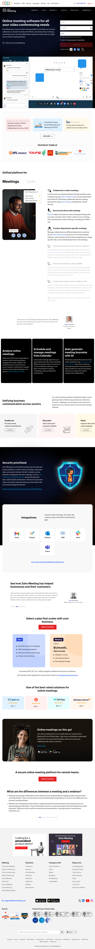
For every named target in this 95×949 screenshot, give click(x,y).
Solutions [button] (53, 10)
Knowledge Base (77, 866)
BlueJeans (52, 875)
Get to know (15, 43)
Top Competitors (54, 866)
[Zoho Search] (75, 3)
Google (71, 49)
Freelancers (29, 866)
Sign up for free (47, 627)
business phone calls (55, 252)
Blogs (74, 878)
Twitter (82, 49)
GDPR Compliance (44, 941)
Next (93, 425)
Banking (28, 884)
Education (28, 878)
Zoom (51, 869)
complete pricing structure (68, 675)
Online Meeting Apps (8, 890)
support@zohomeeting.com (15, 901)
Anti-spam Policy (40, 939)
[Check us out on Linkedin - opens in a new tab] (83, 900)
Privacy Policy (81, 40)
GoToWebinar (53, 878)
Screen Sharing (7, 887)
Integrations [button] (86, 10)
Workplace (17, 3)
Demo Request (77, 875)
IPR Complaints (30, 939)
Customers (64, 10)
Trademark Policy (76, 939)
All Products (55, 3)
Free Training (76, 872)
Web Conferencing (8, 875)
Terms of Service (72, 40)
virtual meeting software (15, 371)
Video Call (5, 881)
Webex (51, 872)
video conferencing (68, 197)
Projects (28, 3)
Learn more (10, 430)
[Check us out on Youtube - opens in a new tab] (87, 900)
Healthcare (28, 881)
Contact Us (76, 884)
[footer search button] (62, 932)
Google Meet (53, 881)
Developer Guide (77, 869)
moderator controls (17, 477)
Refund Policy (66, 939)
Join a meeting (81, 3)
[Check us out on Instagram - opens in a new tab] (91, 900)
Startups (28, 869)
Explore (46, 136)
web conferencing (59, 235)
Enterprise (28, 875)
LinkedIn (78, 49)
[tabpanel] (47, 597)
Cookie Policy (84, 939)
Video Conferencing (8, 872)
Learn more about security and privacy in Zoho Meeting (22, 489)
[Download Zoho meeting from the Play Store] (53, 900)
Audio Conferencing (8, 869)
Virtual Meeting (7, 878)
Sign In (90, 3)
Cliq (48, 3)
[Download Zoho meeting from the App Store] (40, 900)
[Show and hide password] (91, 28)
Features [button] (34, 10)
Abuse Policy (53, 941)
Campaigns (35, 3)
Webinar (43, 3)
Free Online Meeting (8, 866)
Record (50, 214)
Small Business (30, 872)
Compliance (23, 939)
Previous (2, 425)
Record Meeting (7, 884)
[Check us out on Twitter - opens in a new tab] (79, 900)
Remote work (29, 887)
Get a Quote (76, 881)
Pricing (44, 10)
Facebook (74, 49)
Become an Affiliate (78, 887)
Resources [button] (74, 10)
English (70, 932)
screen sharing (66, 202)
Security (16, 939)
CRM (23, 3)
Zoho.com (7, 3)
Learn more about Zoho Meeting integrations (47, 562)
